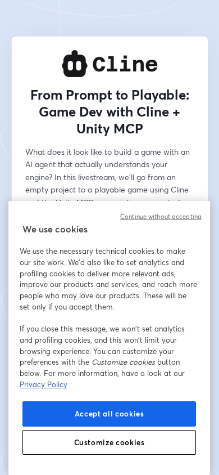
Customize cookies (109, 442)
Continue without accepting (161, 217)
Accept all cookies (109, 414)
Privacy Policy (43, 384)
